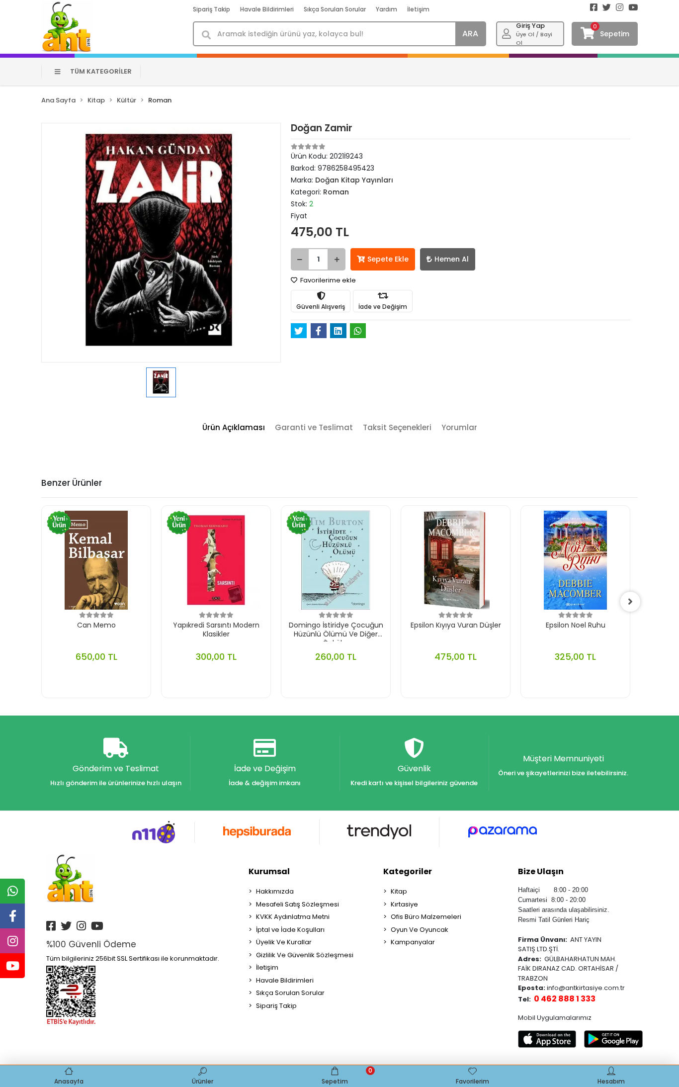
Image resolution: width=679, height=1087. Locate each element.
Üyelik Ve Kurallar (284, 942)
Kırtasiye (404, 904)
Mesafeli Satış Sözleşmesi (297, 904)
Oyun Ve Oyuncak (419, 929)
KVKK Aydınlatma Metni (293, 916)
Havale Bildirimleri (267, 9)
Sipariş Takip (211, 9)
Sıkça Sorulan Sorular (335, 9)
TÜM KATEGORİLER (101, 71)
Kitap (399, 891)
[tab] (233, 428)
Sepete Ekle (388, 259)
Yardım (386, 9)
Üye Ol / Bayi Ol (534, 38)
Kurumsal (269, 871)
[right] (630, 602)
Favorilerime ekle (327, 280)
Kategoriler (407, 871)
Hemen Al (451, 259)
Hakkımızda (275, 891)
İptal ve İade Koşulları (290, 929)
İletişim (418, 9)
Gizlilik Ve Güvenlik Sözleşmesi (304, 955)
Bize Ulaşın (541, 871)
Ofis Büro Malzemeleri (426, 916)
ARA (470, 33)
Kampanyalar (413, 942)
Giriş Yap (530, 25)
